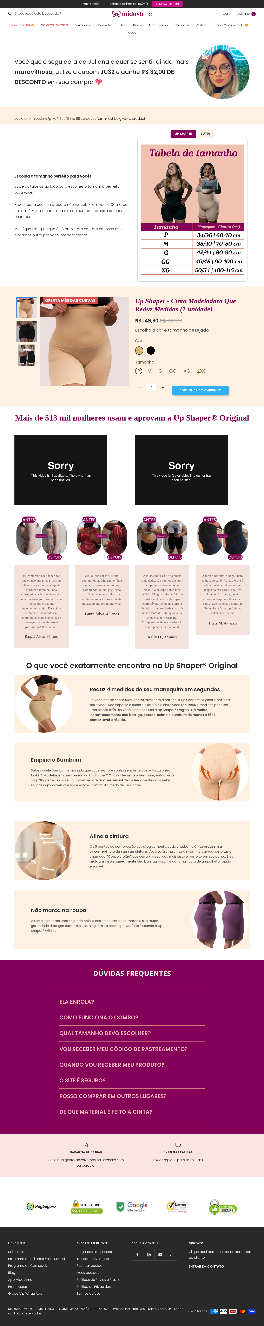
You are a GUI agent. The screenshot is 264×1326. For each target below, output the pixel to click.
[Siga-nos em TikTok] (171, 1254)
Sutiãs (122, 25)
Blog (11, 1272)
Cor (138, 341)
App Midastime (20, 1279)
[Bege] (139, 350)
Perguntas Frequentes (94, 1251)
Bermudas (82, 25)
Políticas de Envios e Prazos (98, 1279)
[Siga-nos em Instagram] (148, 1254)
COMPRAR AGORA (167, 4)
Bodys (138, 25)
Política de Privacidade (95, 1286)
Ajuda (132, 33)
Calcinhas (181, 25)
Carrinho (245, 14)
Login (226, 14)
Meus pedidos (88, 1272)
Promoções (17, 1286)
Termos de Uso (88, 1293)
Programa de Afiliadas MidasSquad (36, 1258)
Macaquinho (158, 25)
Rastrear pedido (90, 1265)
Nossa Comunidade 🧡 (231, 25)
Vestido (201, 25)
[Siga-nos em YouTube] (160, 1254)
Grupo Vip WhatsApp (25, 1293)
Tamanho (144, 362)
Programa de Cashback (27, 1265)
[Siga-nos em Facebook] (137, 1254)
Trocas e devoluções (94, 1258)
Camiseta (104, 25)
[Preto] (151, 350)
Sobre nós (16, 1251)
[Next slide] (26, 359)
